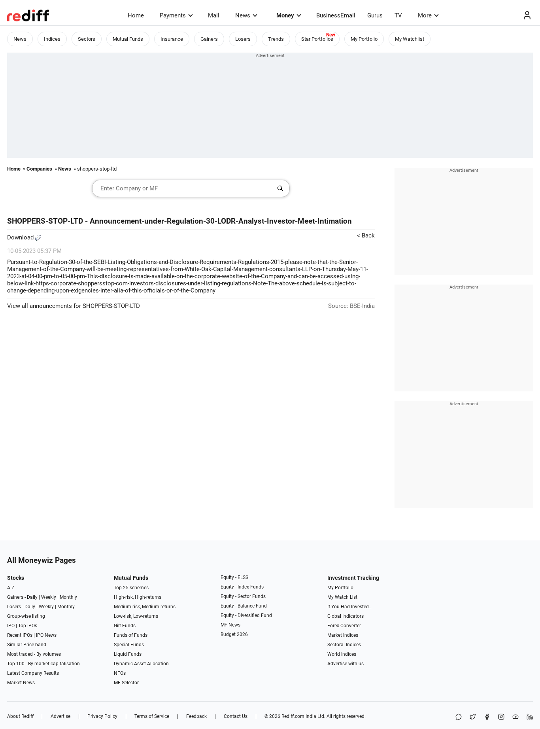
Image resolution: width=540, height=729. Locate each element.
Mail (213, 15)
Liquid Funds (128, 654)
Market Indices (342, 635)
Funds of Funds (130, 635)
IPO (11, 625)
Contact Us (235, 716)
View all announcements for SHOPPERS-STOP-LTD (73, 305)
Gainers (209, 39)
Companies (39, 169)
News (242, 15)
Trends (276, 39)
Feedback (196, 716)
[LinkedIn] (530, 717)
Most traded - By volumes (34, 654)
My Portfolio (364, 39)
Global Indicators (345, 616)
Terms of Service (151, 716)
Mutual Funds (128, 39)
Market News (21, 682)
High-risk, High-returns (137, 597)
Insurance (171, 39)
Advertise (60, 716)
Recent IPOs (19, 635)
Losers (243, 39)
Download (21, 237)
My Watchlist (409, 39)
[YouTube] (515, 717)
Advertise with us (345, 663)
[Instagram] (501, 717)
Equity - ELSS (234, 577)
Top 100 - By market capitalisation (43, 663)
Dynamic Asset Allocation (141, 663)
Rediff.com (292, 716)
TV (398, 15)
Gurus (375, 15)
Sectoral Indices (344, 644)
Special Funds (129, 644)
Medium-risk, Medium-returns (145, 606)
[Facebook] (487, 717)
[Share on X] (473, 717)
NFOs (120, 673)
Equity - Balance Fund (244, 606)
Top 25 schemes (131, 587)
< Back (366, 235)
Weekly (48, 597)
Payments (173, 15)
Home (136, 15)
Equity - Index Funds (242, 587)
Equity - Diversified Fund (246, 615)
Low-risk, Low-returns (136, 616)
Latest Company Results (33, 673)
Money (285, 15)
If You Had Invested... (349, 606)
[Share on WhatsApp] (458, 717)
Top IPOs (27, 625)
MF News (230, 625)
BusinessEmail (335, 15)
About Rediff (20, 716)
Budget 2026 (234, 634)
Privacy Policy (102, 716)
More (425, 15)
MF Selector (126, 682)
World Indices (341, 654)
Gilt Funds (125, 625)
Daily (32, 597)
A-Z (10, 587)
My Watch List (342, 597)
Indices (52, 39)
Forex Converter (344, 625)
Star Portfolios (317, 39)
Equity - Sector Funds (243, 596)
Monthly (68, 597)
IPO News (46, 635)
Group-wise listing (26, 616)
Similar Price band (26, 644)
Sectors (86, 39)
